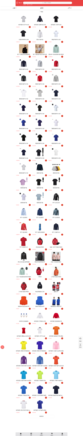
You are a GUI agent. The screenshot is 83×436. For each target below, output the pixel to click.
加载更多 (41, 416)
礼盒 (30, 4)
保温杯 (28, 4)
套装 (31, 4)
